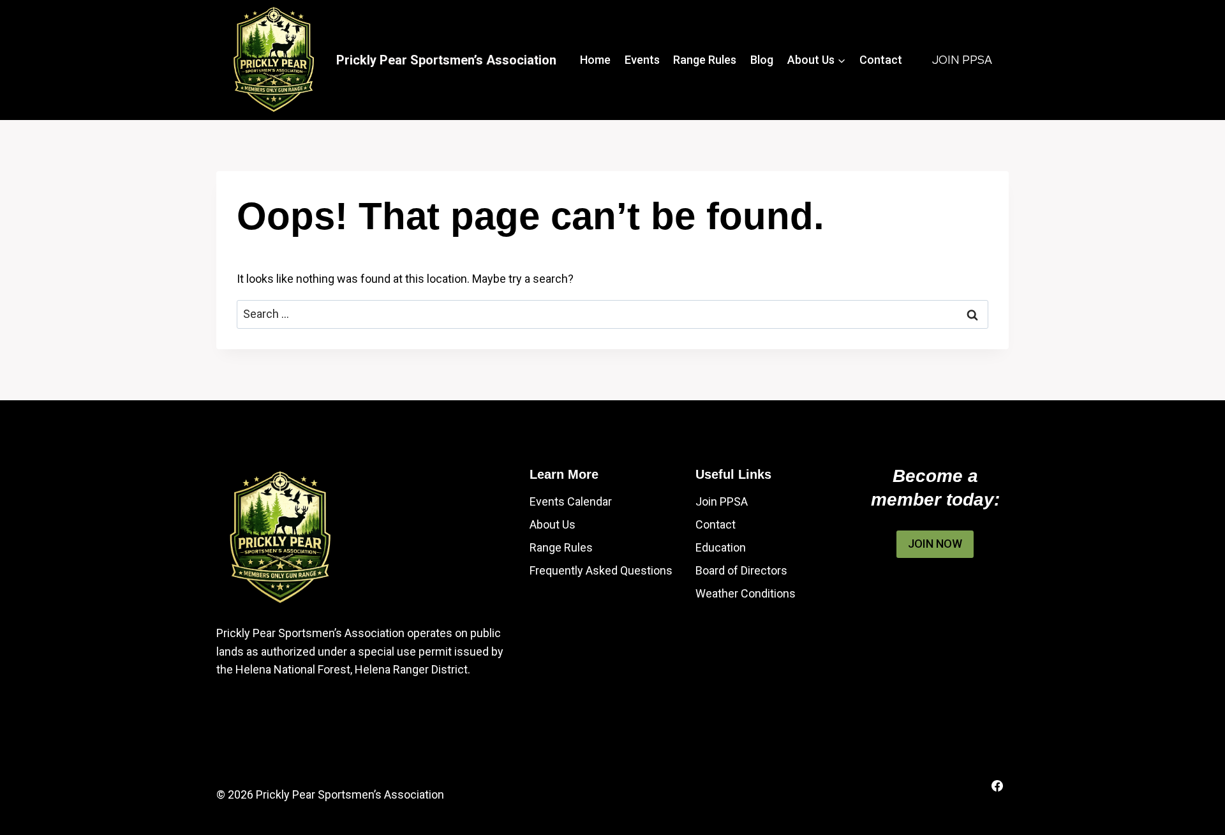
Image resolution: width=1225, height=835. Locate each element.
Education (720, 547)
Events (642, 59)
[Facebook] (997, 785)
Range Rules (704, 59)
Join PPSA (962, 59)
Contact (880, 59)
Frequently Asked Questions (601, 570)
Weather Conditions (745, 593)
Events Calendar (571, 501)
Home (595, 59)
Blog (761, 59)
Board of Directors (741, 570)
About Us (552, 524)
